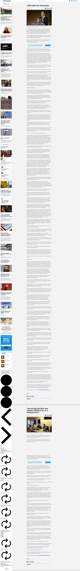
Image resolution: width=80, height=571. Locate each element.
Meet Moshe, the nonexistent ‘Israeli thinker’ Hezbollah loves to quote (6, 293)
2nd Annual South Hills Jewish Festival (4, 563)
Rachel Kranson (3, 193)
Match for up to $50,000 (4, 315)
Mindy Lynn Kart (7, 360)
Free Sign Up (48, 45)
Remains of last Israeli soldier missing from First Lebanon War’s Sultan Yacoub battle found (5, 261)
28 (2, 453)
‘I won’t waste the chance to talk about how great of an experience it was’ (6, 93)
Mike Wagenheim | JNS (3, 217)
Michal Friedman (8, 193)
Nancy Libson (7, 364)
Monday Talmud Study (3, 465)
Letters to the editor (6, 178)
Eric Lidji (7, 106)
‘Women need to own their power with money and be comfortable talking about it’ (6, 126)
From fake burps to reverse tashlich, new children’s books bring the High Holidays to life (6, 328)
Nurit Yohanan (3, 295)
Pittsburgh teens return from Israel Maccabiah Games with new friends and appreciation (6, 90)
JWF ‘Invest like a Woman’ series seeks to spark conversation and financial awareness (6, 122)
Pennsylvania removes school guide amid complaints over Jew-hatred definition (6, 70)
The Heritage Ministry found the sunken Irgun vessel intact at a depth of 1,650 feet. (6, 257)
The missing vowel (6, 105)
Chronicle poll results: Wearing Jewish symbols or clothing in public (4, 147)
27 (2, 448)
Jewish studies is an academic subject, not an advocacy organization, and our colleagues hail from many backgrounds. (6, 195)
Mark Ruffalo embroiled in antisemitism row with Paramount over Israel (6, 275)
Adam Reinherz (3, 38)
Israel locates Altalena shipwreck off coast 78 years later (6, 254)
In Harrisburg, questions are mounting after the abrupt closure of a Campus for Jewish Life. (6, 23)
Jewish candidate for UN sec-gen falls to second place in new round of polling (6, 215)
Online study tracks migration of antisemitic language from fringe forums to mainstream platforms (6, 234)
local (27, 394)
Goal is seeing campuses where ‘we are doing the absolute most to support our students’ (6, 40)
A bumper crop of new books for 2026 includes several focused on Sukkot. (6, 333)
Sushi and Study (2, 492)
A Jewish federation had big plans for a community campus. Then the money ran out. (6, 18)
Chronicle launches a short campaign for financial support (6, 312)
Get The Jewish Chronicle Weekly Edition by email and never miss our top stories (35, 45)
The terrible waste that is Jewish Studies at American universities (5, 201)
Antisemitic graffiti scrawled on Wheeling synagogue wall (6, 53)
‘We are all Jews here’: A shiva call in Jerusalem (4, 169)
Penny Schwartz (6, 331)
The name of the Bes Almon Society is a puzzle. (6, 108)
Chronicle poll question (5, 144)
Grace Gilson (2, 21)
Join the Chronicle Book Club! (5, 138)
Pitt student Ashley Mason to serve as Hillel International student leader (6, 36)
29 (2, 480)
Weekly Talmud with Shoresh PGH (4, 449)
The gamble (3, 160)
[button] (79, 1)
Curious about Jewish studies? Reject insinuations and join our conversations (6, 191)
